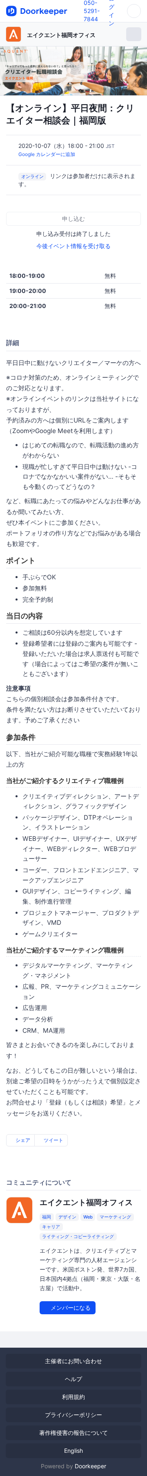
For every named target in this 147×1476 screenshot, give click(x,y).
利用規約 (73, 1396)
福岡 (46, 1217)
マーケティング (115, 1217)
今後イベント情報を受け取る (73, 245)
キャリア (51, 1227)
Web (88, 1217)
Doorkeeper (90, 1466)
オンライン (32, 176)
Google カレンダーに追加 (46, 154)
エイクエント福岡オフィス (61, 34)
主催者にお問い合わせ (73, 1360)
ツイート (52, 1140)
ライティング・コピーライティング (78, 1236)
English (73, 1450)
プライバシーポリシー (73, 1414)
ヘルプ (73, 1378)
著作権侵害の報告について (73, 1432)
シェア (22, 1140)
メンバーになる (70, 1307)
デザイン (67, 1217)
